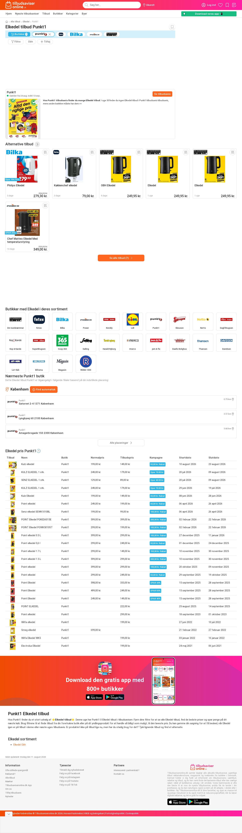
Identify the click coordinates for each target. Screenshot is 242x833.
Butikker (58, 13)
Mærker (9, 781)
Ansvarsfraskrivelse (73, 813)
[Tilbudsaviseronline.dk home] (20, 5)
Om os (8, 789)
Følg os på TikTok (68, 785)
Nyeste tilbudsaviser (27, 13)
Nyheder (9, 796)
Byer (84, 13)
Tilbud (46, 13)
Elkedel (26, 21)
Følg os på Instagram (70, 777)
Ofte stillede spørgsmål (16, 770)
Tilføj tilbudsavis (13, 793)
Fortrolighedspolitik (114, 813)
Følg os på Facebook (70, 773)
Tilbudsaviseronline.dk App (18, 785)
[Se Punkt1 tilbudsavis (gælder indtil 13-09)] (22, 119)
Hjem (9, 13)
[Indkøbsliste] (234, 5)
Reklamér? (10, 774)
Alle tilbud (15, 21)
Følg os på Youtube (69, 781)
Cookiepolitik (132, 813)
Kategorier (72, 13)
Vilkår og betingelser (94, 813)
